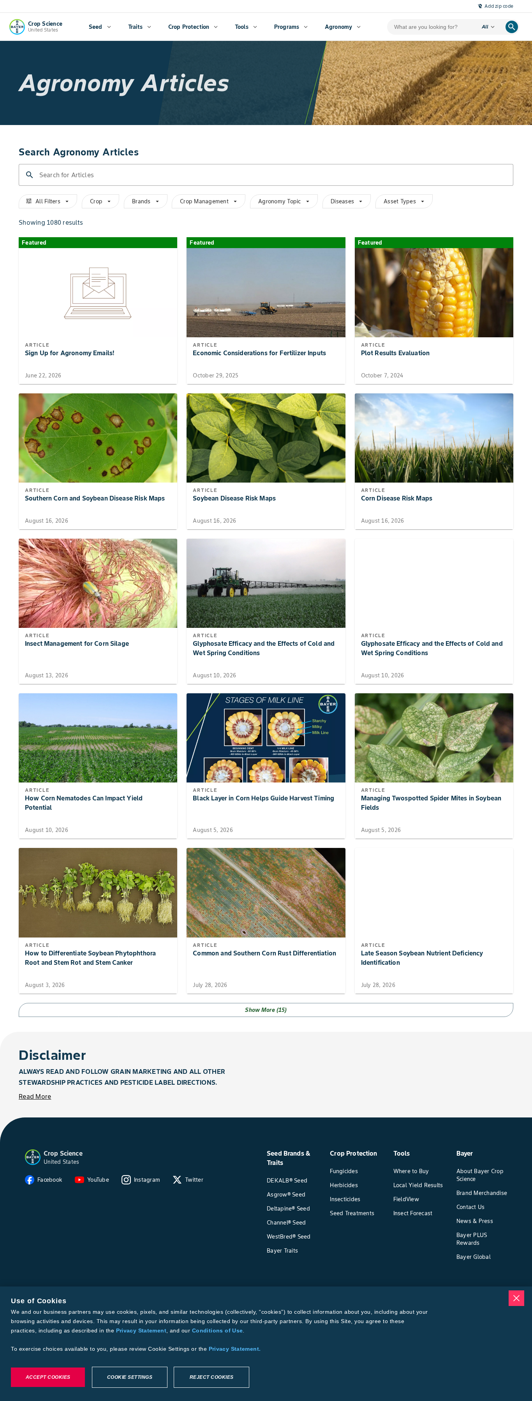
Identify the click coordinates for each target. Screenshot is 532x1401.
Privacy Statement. (235, 1349)
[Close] (516, 1298)
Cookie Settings (130, 1377)
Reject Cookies (212, 1377)
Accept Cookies (48, 1377)
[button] (33, 1157)
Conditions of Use (217, 1330)
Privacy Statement (141, 1330)
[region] (266, 1343)
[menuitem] (100, 27)
